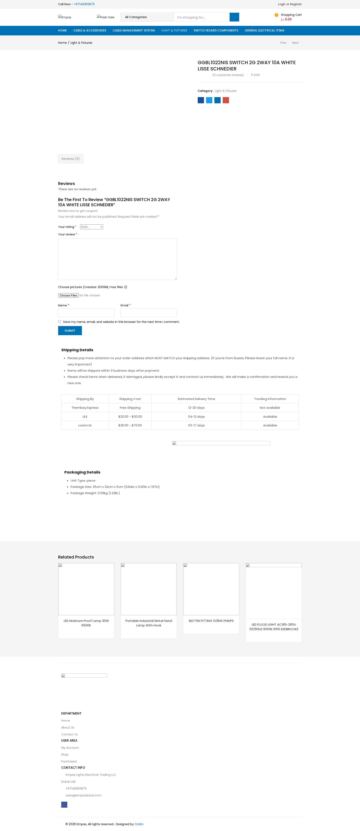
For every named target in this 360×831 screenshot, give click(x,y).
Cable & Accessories (89, 30)
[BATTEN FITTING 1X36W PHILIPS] (211, 589)
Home (62, 30)
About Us (67, 727)
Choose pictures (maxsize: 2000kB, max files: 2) (92, 287)
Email (126, 305)
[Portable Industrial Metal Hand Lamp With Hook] (149, 589)
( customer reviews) (228, 75)
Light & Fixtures (174, 30)
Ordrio (139, 824)
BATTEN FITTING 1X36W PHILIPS (211, 621)
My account (70, 748)
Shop (65, 754)
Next (295, 43)
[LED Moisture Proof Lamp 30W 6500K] (86, 589)
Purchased (69, 761)
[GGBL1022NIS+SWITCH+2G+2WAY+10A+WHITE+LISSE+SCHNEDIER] (209, 100)
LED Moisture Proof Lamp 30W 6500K (86, 623)
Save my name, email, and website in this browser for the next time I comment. (121, 322)
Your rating (67, 227)
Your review (67, 234)
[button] (287, 17)
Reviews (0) (71, 158)
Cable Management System (134, 30)
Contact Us (69, 734)
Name (63, 305)
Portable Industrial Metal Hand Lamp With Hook (148, 623)
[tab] (70, 158)
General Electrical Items (264, 30)
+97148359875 (84, 4)
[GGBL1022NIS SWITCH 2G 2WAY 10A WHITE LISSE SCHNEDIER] (201, 100)
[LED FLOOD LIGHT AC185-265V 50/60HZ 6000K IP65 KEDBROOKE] (274, 591)
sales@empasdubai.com (84, 795)
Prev (283, 43)
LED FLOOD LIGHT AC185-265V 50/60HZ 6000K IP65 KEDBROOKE (273, 626)
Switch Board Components (216, 30)
